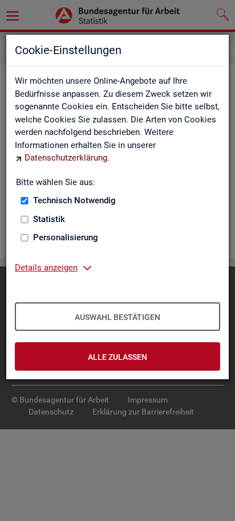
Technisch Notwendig (74, 200)
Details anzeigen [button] (46, 267)
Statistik (49, 219)
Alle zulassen (117, 357)
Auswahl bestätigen (117, 317)
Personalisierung (65, 237)
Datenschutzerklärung (66, 158)
